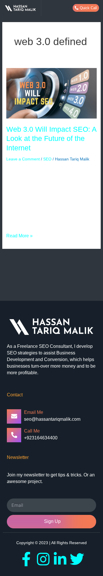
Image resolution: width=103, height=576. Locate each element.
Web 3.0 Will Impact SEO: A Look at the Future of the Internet (51, 138)
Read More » (19, 235)
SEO (47, 159)
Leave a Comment (23, 159)
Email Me (33, 412)
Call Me (32, 430)
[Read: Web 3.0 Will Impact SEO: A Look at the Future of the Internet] (51, 93)
